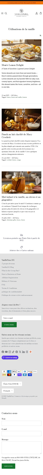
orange (19, 160)
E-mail (4, 429)
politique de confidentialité (12, 291)
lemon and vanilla (16, 97)
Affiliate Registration (10, 277)
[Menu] (2, 13)
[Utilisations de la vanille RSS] (40, 35)
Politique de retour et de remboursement (17, 295)
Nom (3, 419)
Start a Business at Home (11, 274)
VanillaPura (10, 396)
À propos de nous (8, 263)
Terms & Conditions (9, 288)
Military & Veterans (9, 281)
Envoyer (8, 466)
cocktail (9, 160)
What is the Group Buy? (10, 270)
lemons (24, 97)
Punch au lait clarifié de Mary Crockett (17, 135)
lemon (8, 97)
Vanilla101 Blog (8, 267)
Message (5, 439)
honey (18, 220)
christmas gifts (11, 220)
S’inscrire (9, 325)
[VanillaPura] (21, 13)
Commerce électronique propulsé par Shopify (19, 397)
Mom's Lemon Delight (13, 64)
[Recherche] (7, 13)
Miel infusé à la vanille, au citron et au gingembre (21, 198)
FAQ (3, 284)
